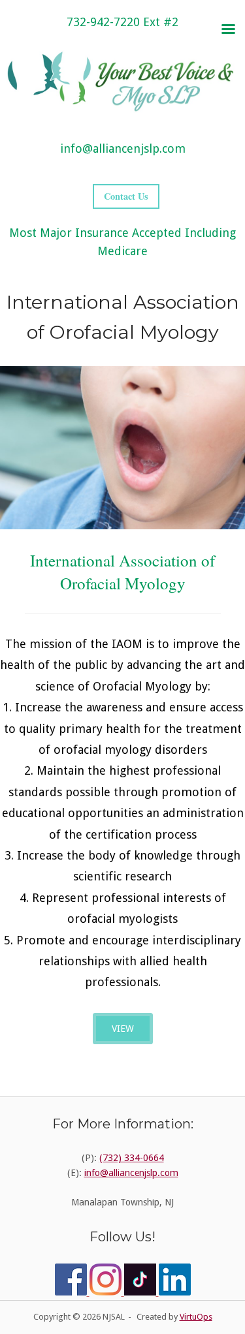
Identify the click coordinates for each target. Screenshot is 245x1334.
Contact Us (126, 196)
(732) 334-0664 (131, 1158)
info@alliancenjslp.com (123, 148)
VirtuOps (196, 1317)
